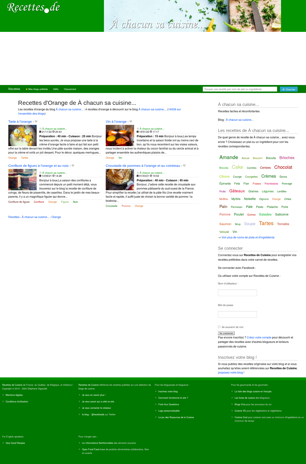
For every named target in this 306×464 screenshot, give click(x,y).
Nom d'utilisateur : (228, 283)
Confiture (39, 201)
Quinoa (251, 214)
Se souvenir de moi (232, 327)
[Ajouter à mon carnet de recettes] (36, 121)
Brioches (286, 157)
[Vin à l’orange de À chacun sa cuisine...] (120, 135)
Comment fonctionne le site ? (173, 397)
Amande (228, 156)
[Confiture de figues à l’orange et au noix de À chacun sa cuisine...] (22, 179)
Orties (287, 199)
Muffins (223, 199)
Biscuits (271, 158)
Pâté (249, 206)
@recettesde (98, 414)
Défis (56, 89)
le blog (85, 414)
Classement (70, 89)
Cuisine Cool (241, 417)
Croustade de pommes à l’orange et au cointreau (143, 166)
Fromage (287, 183)
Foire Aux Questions (168, 404)
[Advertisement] (153, 58)
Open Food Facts (91, 449)
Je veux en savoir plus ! (94, 395)
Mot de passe (225, 305)
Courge (237, 176)
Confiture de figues (19, 201)
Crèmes (268, 176)
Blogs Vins (240, 404)
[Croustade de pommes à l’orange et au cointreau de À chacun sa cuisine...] (120, 179)
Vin (120, 157)
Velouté (224, 232)
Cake (237, 166)
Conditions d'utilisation (17, 401)
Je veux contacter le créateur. (96, 407)
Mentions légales (14, 395)
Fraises (257, 183)
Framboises (271, 183)
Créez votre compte (259, 337)
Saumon (225, 223)
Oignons (264, 199)
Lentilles (282, 191)
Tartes (24, 157)
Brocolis (223, 167)
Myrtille (235, 199)
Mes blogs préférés (38, 89)
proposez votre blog (230, 372)
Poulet (239, 214)
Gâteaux (237, 191)
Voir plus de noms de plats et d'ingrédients (248, 237)
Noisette (250, 198)
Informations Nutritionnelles (99, 443)
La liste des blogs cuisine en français (253, 391)
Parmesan (236, 207)
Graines (253, 191)
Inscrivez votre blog (168, 391)
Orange (12, 157)
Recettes (14, 89)
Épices (283, 176)
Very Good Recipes (15, 443)
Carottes (251, 167)
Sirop (238, 224)
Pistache (272, 207)
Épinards (225, 183)
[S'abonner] (40, 128)
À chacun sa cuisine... (69, 109)
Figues (65, 201)
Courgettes (251, 176)
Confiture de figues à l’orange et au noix (38, 166)
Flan (246, 183)
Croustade (111, 206)
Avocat (245, 158)
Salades (265, 214)
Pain (223, 206)
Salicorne (281, 214)
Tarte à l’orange (20, 121)
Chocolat (283, 166)
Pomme (126, 206)
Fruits (222, 191)
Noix (75, 201)
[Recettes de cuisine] (34, 7)
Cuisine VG (240, 410)
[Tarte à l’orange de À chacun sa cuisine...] (22, 135)
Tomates (283, 223)
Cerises (265, 167)
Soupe (249, 223)
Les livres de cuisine (245, 397)
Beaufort (257, 158)
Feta (237, 183)
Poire (284, 207)
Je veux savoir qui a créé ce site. (98, 401)
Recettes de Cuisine (12, 384)
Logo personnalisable (169, 410)
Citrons (224, 176)
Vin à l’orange (116, 121)
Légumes (268, 191)
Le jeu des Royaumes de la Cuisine (176, 417)
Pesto (259, 207)
